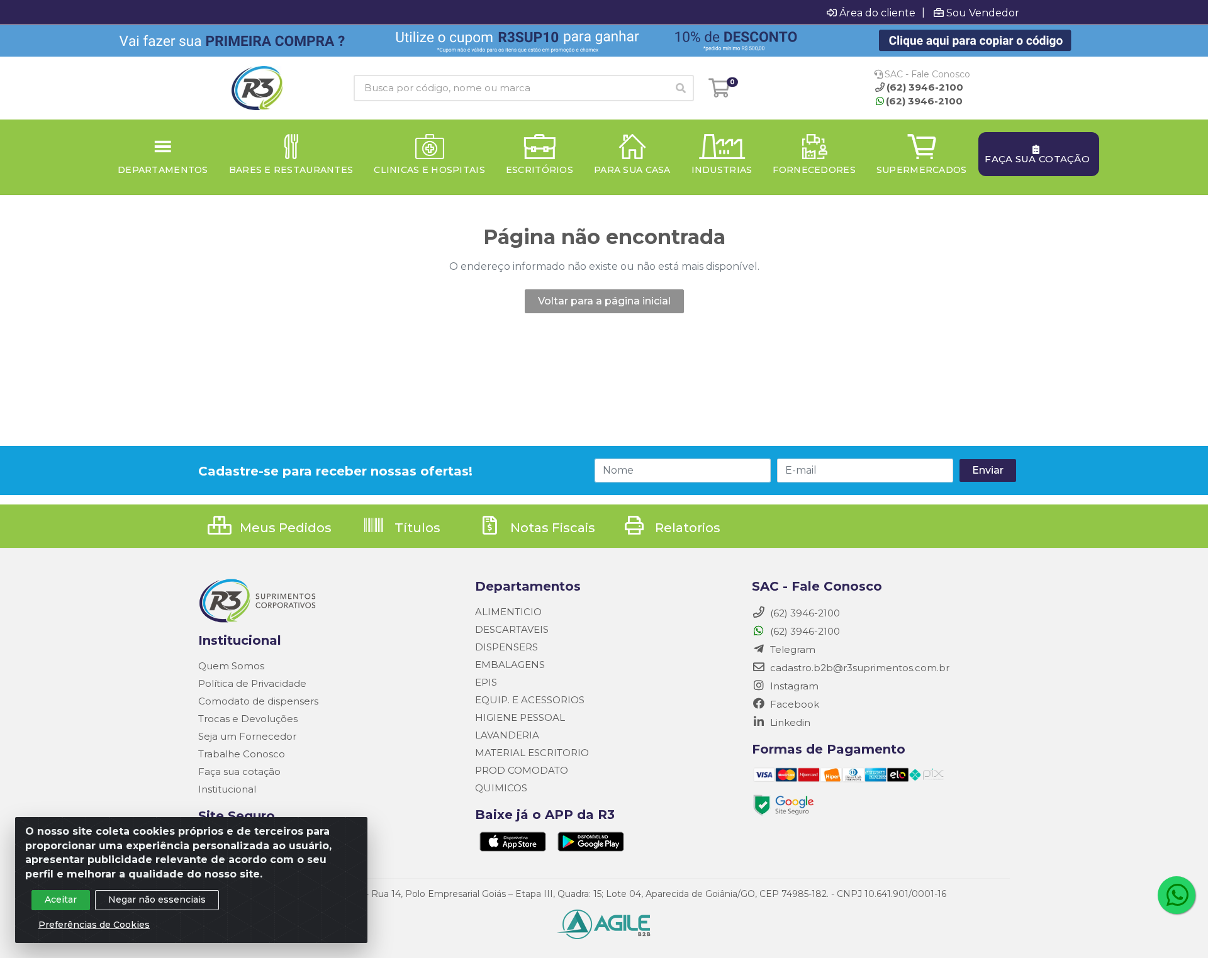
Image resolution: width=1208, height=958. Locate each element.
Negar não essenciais (157, 899)
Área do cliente (877, 13)
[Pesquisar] (681, 88)
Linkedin (789, 722)
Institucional (227, 789)
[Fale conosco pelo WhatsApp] (1176, 895)
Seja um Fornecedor (247, 736)
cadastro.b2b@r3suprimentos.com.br (858, 668)
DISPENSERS (506, 647)
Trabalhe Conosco (241, 754)
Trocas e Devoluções (248, 719)
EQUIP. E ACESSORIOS (529, 700)
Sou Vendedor (982, 13)
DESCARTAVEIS (512, 629)
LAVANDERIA (507, 735)
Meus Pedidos (284, 527)
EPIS (486, 682)
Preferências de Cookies (94, 924)
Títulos (415, 527)
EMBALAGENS (510, 665)
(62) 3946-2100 (924, 101)
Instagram (793, 686)
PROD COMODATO (521, 770)
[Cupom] (604, 41)
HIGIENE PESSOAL (520, 717)
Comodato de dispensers (258, 701)
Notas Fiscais (551, 527)
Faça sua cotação (239, 771)
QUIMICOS (501, 788)
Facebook (793, 704)
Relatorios (686, 527)
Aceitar (61, 899)
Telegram (791, 649)
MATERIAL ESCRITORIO (532, 753)
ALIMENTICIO (508, 612)
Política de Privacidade (252, 683)
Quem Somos (231, 666)
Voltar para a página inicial (604, 301)
